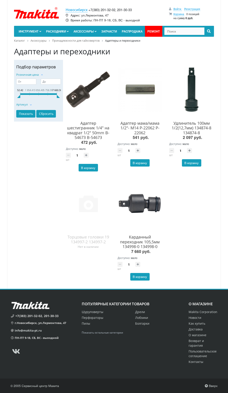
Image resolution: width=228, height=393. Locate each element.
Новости (195, 318)
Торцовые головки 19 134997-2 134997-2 (88, 239)
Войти (177, 9)
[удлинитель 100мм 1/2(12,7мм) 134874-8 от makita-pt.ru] (191, 89)
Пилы (86, 323)
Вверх (213, 385)
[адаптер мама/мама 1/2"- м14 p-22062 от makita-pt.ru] (140, 89)
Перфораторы (92, 318)
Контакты (196, 362)
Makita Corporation (203, 312)
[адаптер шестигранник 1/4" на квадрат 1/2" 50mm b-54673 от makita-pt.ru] (88, 89)
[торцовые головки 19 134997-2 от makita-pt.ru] (88, 203)
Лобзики (141, 318)
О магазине (197, 335)
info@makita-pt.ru (28, 330)
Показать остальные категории (102, 332)
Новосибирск (77, 9)
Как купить (197, 323)
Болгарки (142, 323)
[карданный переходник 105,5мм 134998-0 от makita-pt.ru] (140, 203)
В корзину (88, 167)
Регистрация (192, 9)
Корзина (178, 14)
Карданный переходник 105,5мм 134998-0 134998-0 (140, 241)
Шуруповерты (92, 312)
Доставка (196, 329)
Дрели (140, 312)
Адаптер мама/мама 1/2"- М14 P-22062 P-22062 (139, 127)
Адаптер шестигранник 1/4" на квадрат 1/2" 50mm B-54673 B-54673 (88, 130)
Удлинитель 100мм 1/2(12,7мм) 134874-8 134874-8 (191, 127)
